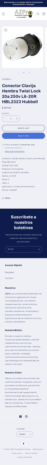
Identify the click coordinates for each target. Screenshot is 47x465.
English (22, 434)
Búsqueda (9, 272)
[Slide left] (18, 73)
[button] (3, 14)
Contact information (24, 457)
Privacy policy (17, 453)
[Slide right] (29, 73)
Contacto (9, 278)
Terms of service (31, 453)
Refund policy (38, 449)
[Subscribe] (39, 249)
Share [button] (7, 198)
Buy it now (23, 136)
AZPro (12, 449)
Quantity (5, 113)
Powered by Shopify (22, 449)
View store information (15, 151)
